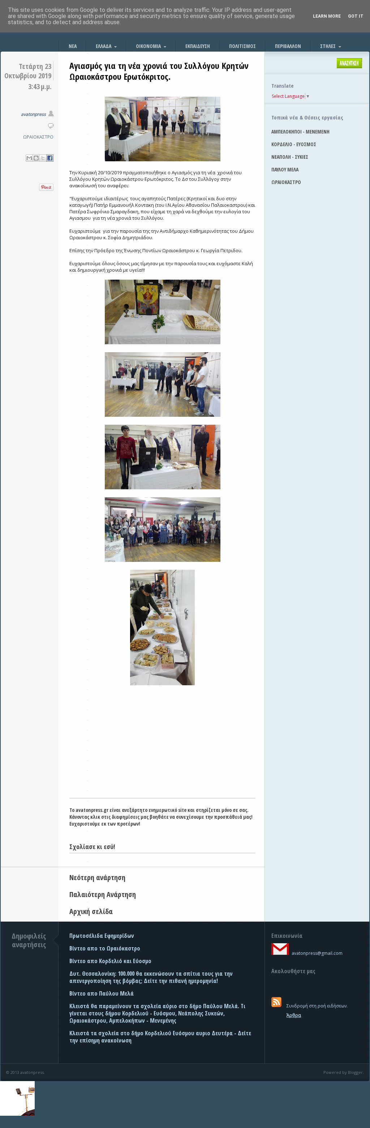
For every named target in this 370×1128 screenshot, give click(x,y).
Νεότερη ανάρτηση (97, 877)
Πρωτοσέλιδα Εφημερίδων (101, 936)
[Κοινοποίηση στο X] (43, 158)
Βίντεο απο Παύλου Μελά (101, 993)
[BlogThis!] (36, 158)
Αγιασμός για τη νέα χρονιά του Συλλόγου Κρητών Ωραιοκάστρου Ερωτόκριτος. (159, 71)
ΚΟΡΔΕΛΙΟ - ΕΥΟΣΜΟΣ (293, 144)
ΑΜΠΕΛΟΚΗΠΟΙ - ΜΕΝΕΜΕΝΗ (300, 131)
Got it (355, 16)
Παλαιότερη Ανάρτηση (102, 894)
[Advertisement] (162, 743)
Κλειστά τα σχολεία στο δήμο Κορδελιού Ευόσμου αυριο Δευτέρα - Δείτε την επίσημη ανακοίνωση (160, 1036)
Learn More (327, 16)
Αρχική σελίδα (91, 911)
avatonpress (33, 114)
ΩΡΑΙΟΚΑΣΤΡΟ (38, 137)
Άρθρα (294, 1015)
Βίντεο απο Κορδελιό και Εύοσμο (110, 961)
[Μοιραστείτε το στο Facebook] (49, 158)
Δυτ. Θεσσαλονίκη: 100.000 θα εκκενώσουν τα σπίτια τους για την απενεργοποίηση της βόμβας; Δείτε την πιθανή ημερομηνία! (151, 977)
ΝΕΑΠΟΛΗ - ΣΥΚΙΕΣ (289, 156)
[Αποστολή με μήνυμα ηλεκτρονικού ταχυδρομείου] (29, 158)
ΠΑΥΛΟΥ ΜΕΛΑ (284, 169)
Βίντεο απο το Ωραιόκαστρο (104, 948)
